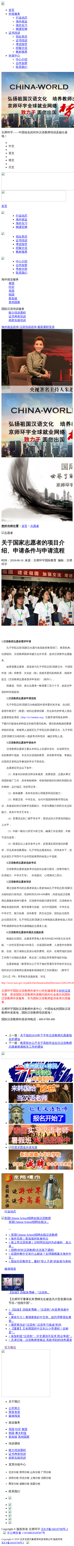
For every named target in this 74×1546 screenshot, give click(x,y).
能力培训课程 (17, 312)
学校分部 (21, 268)
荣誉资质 (14, 1412)
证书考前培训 (17, 316)
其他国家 (14, 302)
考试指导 (21, 44)
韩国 (11, 294)
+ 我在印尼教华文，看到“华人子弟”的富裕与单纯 (40, 1261)
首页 (11, 10)
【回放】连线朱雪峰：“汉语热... (29, 1292)
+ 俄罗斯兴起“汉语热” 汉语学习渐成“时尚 (35, 1324)
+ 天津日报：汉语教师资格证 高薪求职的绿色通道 (40, 1339)
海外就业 (21, 21)
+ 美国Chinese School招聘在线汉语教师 (33, 1234)
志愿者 (34, 526)
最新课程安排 (46, 326)
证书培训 (14, 32)
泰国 (11, 283)
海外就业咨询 (10, 326)
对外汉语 (64, 990)
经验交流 (21, 48)
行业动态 (21, 17)
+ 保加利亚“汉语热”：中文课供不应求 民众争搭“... (40, 1336)
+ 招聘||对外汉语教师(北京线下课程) (31, 1250)
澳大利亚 (21, 1433)
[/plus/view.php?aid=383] (41, 1143)
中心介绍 (21, 59)
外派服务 (14, 13)
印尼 (11, 287)
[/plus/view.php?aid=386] (41, 1081)
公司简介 (14, 1408)
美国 (11, 290)
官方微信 (10, 1347)
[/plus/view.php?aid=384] (41, 1122)
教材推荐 (21, 51)
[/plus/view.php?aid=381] (23, 1147)
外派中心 (14, 55)
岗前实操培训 (17, 320)
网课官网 (21, 29)
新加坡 (13, 298)
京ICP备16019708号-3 (54, 1529)
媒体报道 (10, 1268)
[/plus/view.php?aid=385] (41, 1102)
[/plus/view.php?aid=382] (41, 1168)
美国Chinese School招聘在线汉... (29, 1222)
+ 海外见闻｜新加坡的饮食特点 (28, 1238)
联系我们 (21, 66)
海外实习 (21, 25)
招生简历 (21, 36)
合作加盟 (21, 63)
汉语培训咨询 (28, 326)
